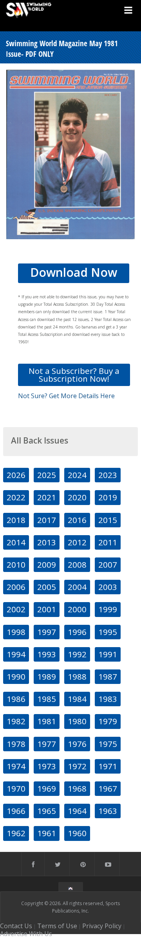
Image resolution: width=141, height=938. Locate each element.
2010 (16, 564)
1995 (107, 631)
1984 (77, 698)
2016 (77, 519)
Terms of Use (57, 926)
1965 (46, 810)
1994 (16, 654)
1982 (16, 721)
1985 (46, 698)
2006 (16, 586)
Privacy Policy (101, 926)
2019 (107, 497)
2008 (77, 564)
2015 (107, 519)
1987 (107, 676)
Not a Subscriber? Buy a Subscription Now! (74, 374)
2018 (16, 519)
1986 (16, 698)
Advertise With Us (26, 933)
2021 (46, 497)
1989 (46, 676)
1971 (107, 766)
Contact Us (16, 926)
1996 (77, 631)
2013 (46, 542)
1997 (46, 631)
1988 (77, 676)
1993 (46, 654)
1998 (16, 631)
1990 (16, 676)
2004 (77, 586)
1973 (46, 766)
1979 (107, 721)
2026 (16, 474)
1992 (77, 654)
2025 (46, 474)
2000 (77, 609)
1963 (107, 810)
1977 (46, 743)
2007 (107, 564)
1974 (16, 766)
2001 (46, 609)
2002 (16, 609)
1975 (107, 743)
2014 (16, 542)
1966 (16, 810)
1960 (77, 833)
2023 (107, 474)
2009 (46, 564)
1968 (77, 788)
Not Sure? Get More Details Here (66, 395)
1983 (107, 698)
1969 (46, 788)
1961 (46, 833)
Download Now (73, 272)
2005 (46, 586)
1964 (77, 810)
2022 (16, 497)
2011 (107, 542)
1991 (107, 654)
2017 (46, 519)
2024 (77, 474)
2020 (77, 497)
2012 (77, 542)
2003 (107, 586)
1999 (107, 609)
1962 (16, 833)
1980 (77, 721)
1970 (16, 788)
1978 (16, 743)
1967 (107, 788)
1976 (77, 743)
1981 (46, 721)
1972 (77, 766)
